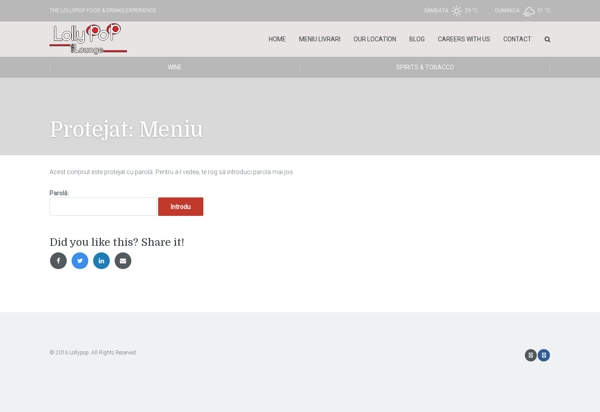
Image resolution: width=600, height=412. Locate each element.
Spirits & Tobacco (425, 67)
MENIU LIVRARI (319, 39)
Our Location (375, 39)
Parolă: (59, 193)
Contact (517, 39)
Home (277, 39)
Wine (175, 67)
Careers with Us (464, 39)
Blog (417, 39)
